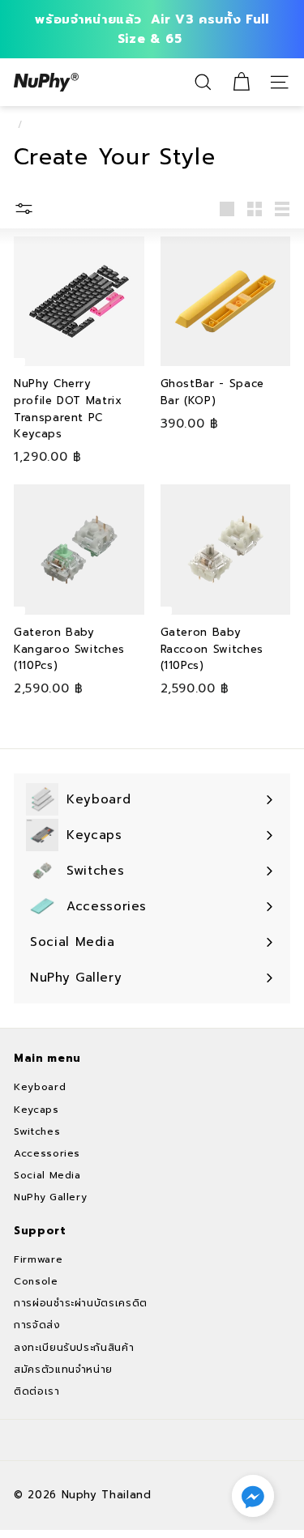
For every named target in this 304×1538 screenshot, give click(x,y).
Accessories (47, 1153)
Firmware (38, 1259)
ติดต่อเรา (37, 1391)
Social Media (47, 1175)
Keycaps (36, 1109)
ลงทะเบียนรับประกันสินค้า (74, 1347)
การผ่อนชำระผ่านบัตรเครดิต (81, 1303)
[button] (253, 1496)
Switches (37, 1131)
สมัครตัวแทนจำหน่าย (63, 1369)
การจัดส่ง (37, 1325)
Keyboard (40, 1087)
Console (36, 1281)
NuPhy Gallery (50, 1197)
